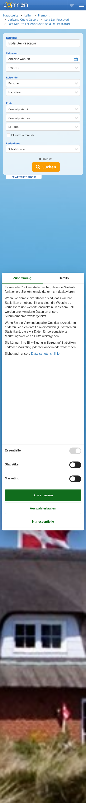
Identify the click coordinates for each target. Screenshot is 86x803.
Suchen (48, 166)
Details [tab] (64, 278)
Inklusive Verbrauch (22, 135)
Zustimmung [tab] (22, 278)
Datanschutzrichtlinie (45, 353)
